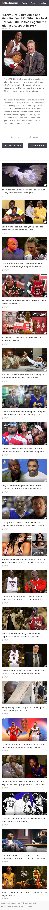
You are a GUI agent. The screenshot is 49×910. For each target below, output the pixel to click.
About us (4, 906)
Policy (10, 906)
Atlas (33, 3)
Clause (15, 906)
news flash (43, 3)
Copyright (28, 906)
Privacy (21, 906)
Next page (37, 146)
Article (24, 3)
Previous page (13, 146)
